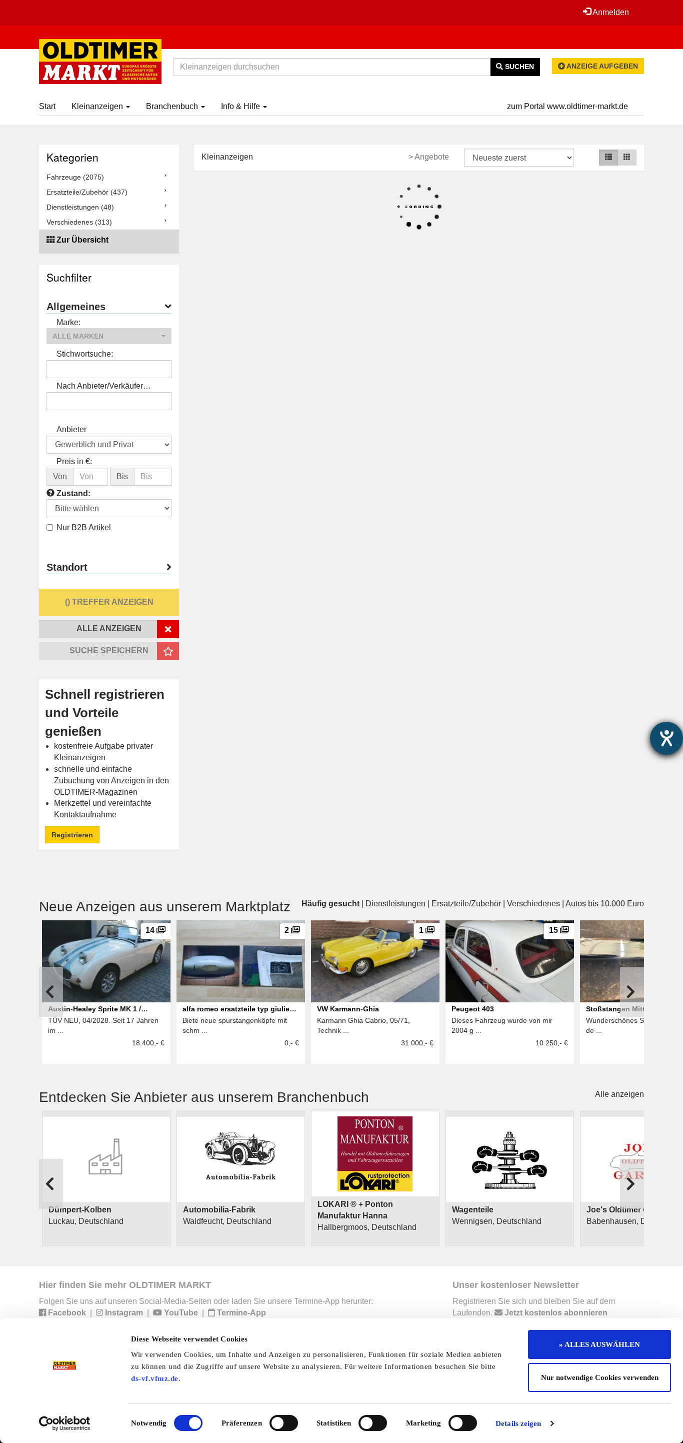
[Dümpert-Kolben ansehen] (106, 1159)
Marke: (68, 322)
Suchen (518, 67)
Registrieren (72, 835)
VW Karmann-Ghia (348, 1009)
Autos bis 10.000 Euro (605, 903)
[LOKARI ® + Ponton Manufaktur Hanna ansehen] (375, 1153)
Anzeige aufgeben (601, 66)
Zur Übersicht (82, 240)
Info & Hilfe (241, 106)
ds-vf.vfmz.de (154, 1378)
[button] (109, 336)
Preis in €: (74, 461)
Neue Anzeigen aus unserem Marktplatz (164, 906)
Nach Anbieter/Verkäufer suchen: (99, 387)
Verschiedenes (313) (79, 222)
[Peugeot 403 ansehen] (510, 961)
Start (47, 106)
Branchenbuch (173, 106)
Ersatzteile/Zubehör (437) (87, 192)
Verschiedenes (533, 903)
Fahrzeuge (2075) (75, 177)
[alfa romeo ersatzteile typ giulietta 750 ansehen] (240, 961)
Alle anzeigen (619, 1094)
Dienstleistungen (396, 903)
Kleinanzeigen (98, 106)
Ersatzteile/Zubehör (466, 903)
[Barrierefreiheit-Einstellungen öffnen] (666, 738)
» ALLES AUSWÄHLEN (599, 1344)
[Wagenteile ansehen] (510, 1159)
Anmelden (610, 12)
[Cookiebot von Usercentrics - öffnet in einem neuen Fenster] (64, 1423)
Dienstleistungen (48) (80, 207)
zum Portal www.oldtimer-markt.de (567, 106)
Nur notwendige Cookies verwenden (599, 1377)
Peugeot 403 (473, 1009)
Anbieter (71, 429)
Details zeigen (518, 1423)
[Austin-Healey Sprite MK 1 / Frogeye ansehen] (106, 961)
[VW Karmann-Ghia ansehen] (375, 961)
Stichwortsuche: (84, 354)
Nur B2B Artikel (83, 527)
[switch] (284, 1423)
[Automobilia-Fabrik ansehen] (240, 1159)
